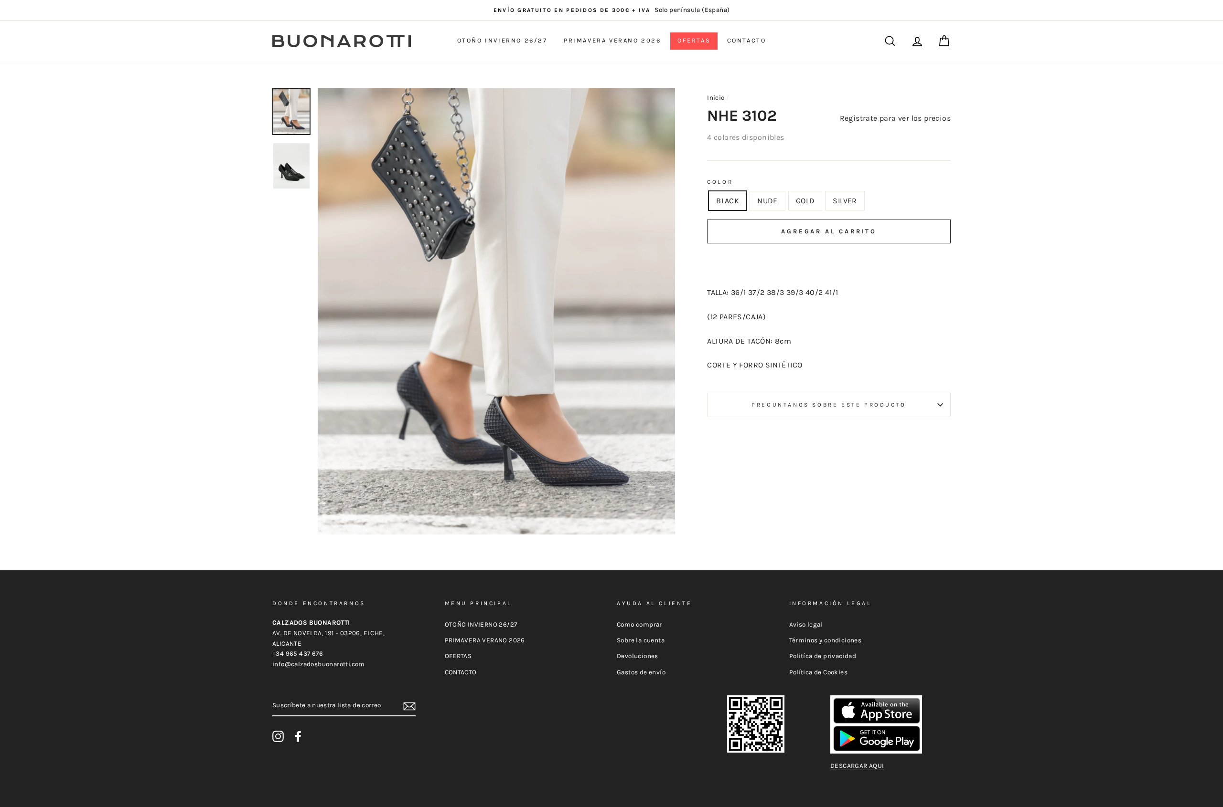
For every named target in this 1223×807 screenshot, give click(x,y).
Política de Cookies (818, 672)
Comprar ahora (829, 259)
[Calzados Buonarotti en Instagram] (278, 736)
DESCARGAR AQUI (857, 765)
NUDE (767, 200)
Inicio (715, 97)
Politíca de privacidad (823, 656)
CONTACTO (746, 40)
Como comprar (639, 624)
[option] (611, 10)
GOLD (805, 200)
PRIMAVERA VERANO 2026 (612, 40)
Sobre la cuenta (641, 640)
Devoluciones (637, 656)
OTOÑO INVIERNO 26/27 (502, 40)
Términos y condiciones (825, 640)
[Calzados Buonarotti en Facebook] (298, 736)
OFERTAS (693, 40)
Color (720, 181)
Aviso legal (806, 624)
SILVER (845, 200)
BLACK (727, 200)
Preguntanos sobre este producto (828, 404)
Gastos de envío (641, 672)
